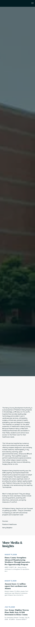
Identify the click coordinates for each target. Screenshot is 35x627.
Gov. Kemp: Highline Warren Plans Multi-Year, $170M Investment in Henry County (17, 612)
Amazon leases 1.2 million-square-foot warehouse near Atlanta (16, 586)
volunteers (17, 496)
